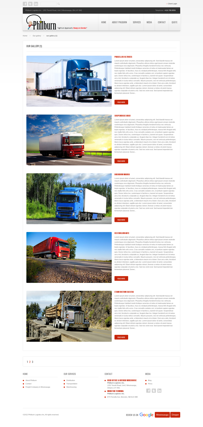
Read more (121, 102)
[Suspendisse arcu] (69, 140)
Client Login (172, 4)
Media (149, 22)
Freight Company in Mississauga (38, 387)
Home (103, 22)
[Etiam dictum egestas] (69, 316)
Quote (174, 22)
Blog (149, 380)
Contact (162, 22)
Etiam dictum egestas (124, 291)
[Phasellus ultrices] (69, 81)
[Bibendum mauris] (69, 198)
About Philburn (119, 22)
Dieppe (175, 415)
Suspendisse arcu (122, 115)
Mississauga (162, 415)
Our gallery (37, 36)
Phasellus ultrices (123, 56)
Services (137, 22)
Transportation (71, 384)
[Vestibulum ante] (69, 257)
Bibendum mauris (122, 174)
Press (150, 384)
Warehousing (71, 387)
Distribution (70, 380)
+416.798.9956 (170, 10)
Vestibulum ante (121, 233)
